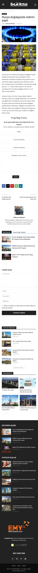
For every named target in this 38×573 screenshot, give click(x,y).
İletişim (14, 565)
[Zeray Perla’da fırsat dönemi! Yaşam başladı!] (6, 352)
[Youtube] (25, 559)
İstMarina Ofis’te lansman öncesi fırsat (24, 479)
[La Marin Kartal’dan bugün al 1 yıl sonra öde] (28, 400)
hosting (19, 538)
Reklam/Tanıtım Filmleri (7, 405)
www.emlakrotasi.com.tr (19, 571)
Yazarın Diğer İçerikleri (19, 232)
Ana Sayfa (4, 11)
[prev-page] (3, 263)
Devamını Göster (18, 367)
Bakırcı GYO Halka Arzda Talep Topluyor (24, 447)
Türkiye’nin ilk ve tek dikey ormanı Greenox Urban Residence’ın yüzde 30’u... (23, 507)
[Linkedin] (21, 186)
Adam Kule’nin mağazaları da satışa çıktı (24, 470)
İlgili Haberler (6, 232)
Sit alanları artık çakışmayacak (6, 198)
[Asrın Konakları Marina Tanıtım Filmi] (10, 400)
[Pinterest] (12, 186)
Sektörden (4, 387)
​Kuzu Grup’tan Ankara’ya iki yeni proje (23, 497)
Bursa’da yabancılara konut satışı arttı (28, 198)
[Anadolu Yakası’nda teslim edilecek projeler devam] (6, 335)
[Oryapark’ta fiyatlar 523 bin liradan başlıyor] (6, 490)
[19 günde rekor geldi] (10, 382)
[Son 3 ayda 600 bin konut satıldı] (6, 343)
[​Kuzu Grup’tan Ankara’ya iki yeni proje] (6, 499)
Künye (19, 565)
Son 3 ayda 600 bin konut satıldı (22, 341)
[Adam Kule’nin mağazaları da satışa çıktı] (6, 473)
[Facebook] (4, 186)
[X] (8, 186)
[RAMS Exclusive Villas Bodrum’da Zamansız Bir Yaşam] (6, 248)
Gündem (11, 11)
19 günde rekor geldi (8, 390)
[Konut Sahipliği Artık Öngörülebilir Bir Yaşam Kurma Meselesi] (6, 239)
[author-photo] (19, 215)
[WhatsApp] (16, 186)
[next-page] (6, 263)
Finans (21, 387)
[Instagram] (17, 559)
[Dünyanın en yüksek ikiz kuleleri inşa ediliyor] (6, 361)
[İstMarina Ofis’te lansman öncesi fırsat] (6, 481)
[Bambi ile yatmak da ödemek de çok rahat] (28, 382)
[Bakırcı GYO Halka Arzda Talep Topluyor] (6, 257)
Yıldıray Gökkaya (10, 23)
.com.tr (11, 538)
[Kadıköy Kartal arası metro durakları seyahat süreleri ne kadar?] (6, 464)
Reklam (24, 565)
